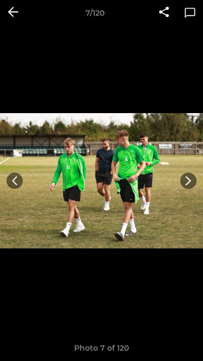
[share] (164, 13)
